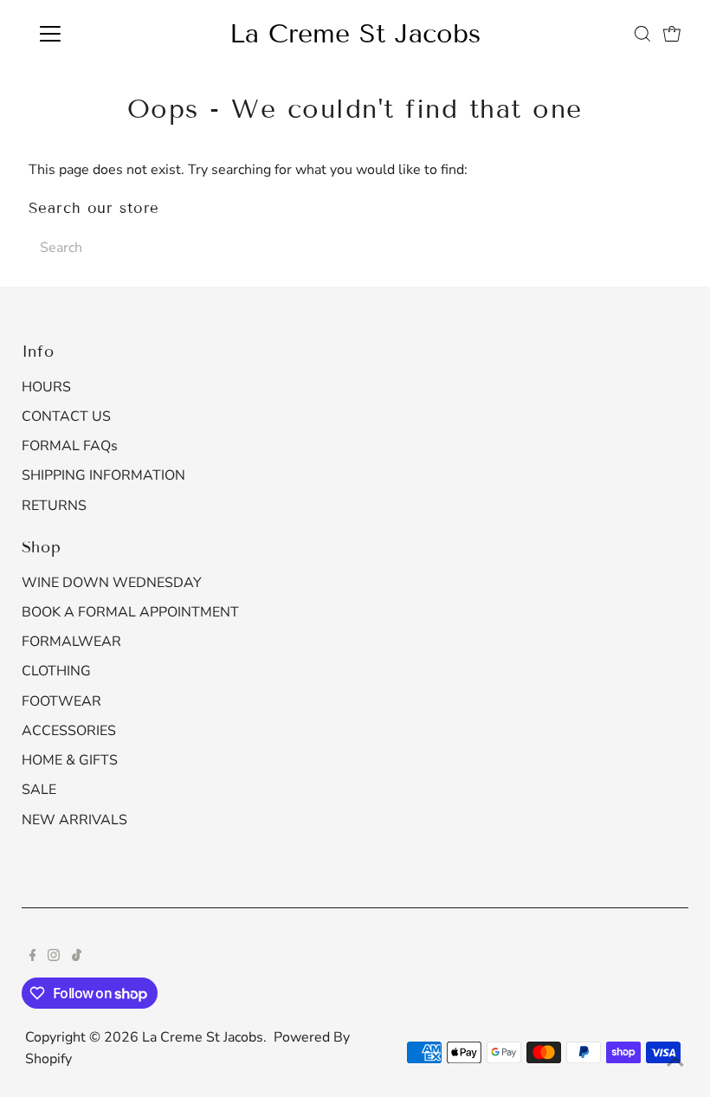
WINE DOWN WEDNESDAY (112, 582)
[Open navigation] (106, 33)
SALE (39, 789)
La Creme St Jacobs (355, 33)
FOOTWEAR (61, 701)
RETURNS (54, 505)
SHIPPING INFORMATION (103, 475)
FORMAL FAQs (70, 445)
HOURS (46, 387)
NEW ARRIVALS (74, 819)
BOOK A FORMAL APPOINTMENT (130, 612)
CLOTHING (56, 671)
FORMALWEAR (71, 641)
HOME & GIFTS (70, 760)
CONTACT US (66, 416)
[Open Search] (642, 34)
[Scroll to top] (675, 1062)
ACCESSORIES (69, 730)
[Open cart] (672, 34)
